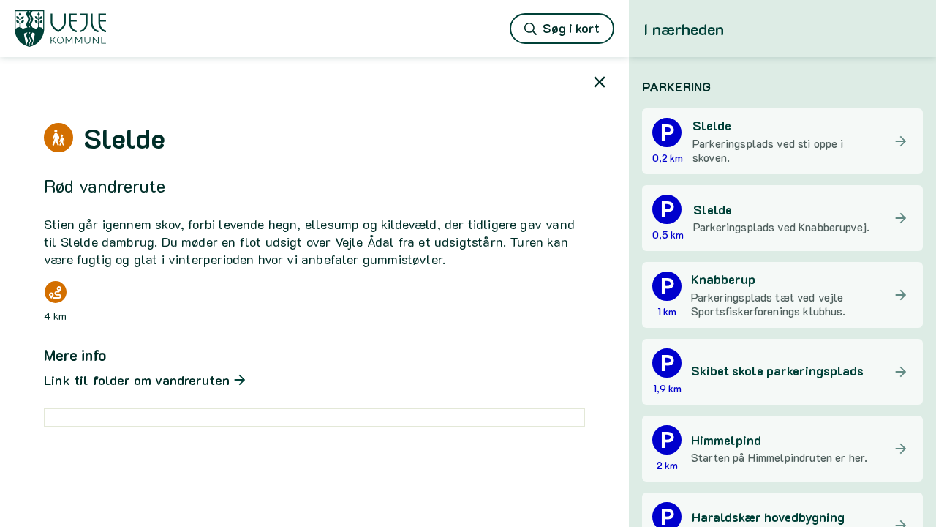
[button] (782, 86)
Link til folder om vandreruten (137, 379)
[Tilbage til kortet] (599, 82)
